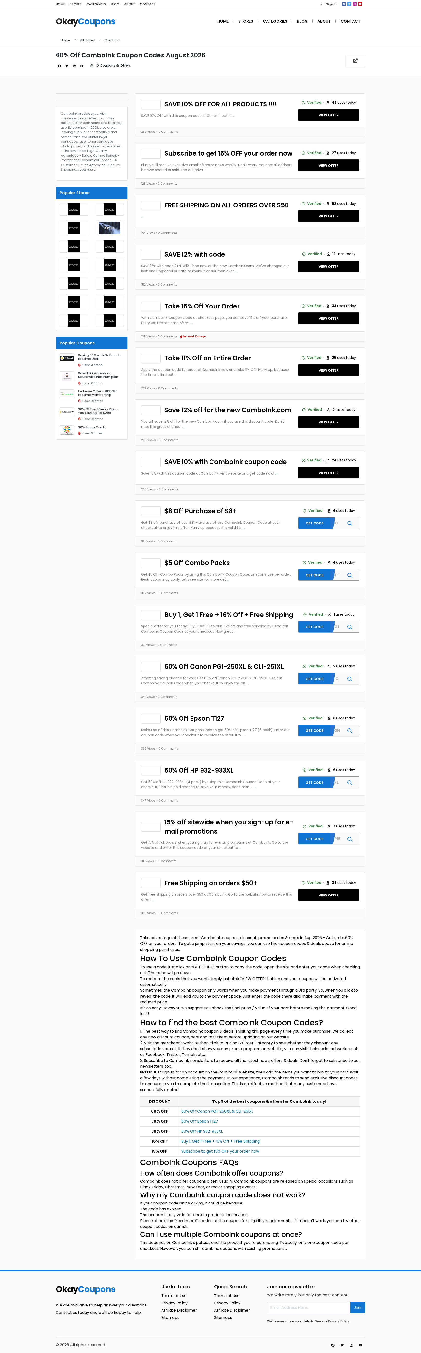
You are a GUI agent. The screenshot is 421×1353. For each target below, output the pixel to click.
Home (65, 40)
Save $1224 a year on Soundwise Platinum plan (98, 375)
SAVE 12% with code (194, 254)
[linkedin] (81, 66)
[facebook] (344, 4)
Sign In (331, 4)
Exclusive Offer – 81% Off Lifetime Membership (97, 393)
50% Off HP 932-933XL (198, 770)
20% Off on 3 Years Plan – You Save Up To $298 (98, 411)
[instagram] (355, 4)
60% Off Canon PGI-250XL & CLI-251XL (224, 666)
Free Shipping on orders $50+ (210, 883)
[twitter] (349, 4)
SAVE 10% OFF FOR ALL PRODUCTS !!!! (220, 104)
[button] (320, 4)
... (233, 115)
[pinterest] (74, 66)
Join (357, 1307)
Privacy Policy (339, 1321)
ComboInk (113, 40)
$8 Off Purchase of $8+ (200, 511)
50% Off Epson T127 (194, 718)
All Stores (87, 40)
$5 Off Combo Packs (197, 563)
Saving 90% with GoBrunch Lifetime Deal (99, 357)
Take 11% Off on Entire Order (207, 358)
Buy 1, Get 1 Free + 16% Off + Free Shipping (228, 614)
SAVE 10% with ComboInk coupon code (225, 461)
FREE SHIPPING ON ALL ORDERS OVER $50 (226, 205)
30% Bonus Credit (92, 427)
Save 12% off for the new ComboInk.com (227, 410)
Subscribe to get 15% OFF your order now (228, 153)
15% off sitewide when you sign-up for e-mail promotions (228, 827)
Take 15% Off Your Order (202, 306)
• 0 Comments (167, 132)
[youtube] (360, 4)
